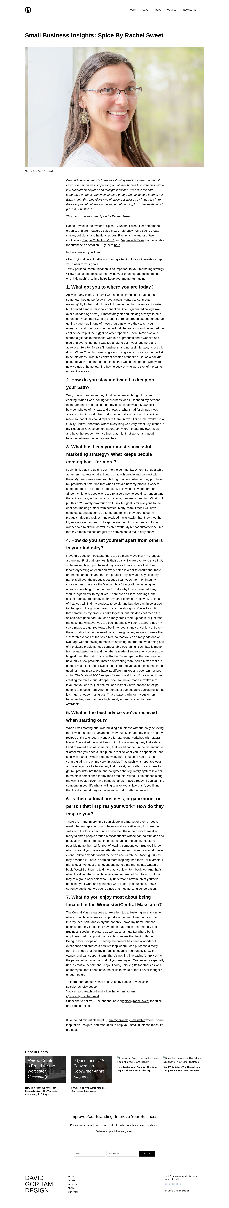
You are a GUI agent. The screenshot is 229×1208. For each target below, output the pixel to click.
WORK (133, 10)
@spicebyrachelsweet (134, 1001)
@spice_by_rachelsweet (82, 996)
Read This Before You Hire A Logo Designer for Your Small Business (181, 1069)
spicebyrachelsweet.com (82, 986)
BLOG (158, 10)
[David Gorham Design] (28, 10)
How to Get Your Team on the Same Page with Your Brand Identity (137, 1069)
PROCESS (73, 1184)
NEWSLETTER (190, 10)
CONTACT (172, 10)
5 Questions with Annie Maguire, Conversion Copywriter (88, 1089)
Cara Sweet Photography (43, 171)
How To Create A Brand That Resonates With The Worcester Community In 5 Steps (42, 1091)
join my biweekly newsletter (126, 1020)
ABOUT (146, 10)
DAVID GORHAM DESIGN (39, 1184)
